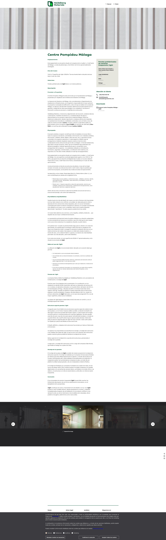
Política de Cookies (98, 528)
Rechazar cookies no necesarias (55, 537)
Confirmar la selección (88, 537)
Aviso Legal (55, 516)
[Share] (164, 453)
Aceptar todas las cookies (109, 537)
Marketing (76, 533)
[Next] (153, 424)
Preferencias (58, 533)
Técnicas (49, 533)
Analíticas (67, 533)
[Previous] (13, 424)
